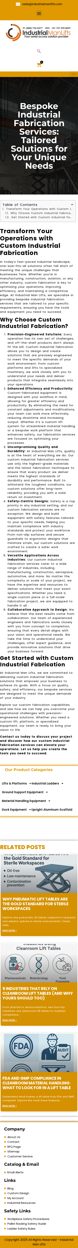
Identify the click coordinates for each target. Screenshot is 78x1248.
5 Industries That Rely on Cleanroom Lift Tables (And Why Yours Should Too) (37, 993)
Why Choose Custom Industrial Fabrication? (42, 213)
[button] (39, 13)
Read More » (9, 930)
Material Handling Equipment (24, 801)
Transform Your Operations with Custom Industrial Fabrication (39, 209)
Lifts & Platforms (14, 783)
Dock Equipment (14, 810)
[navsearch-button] (39, 51)
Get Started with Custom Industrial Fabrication (42, 217)
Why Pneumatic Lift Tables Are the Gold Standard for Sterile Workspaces (35, 903)
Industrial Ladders (45, 783)
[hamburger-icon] (73, 74)
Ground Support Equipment (23, 792)
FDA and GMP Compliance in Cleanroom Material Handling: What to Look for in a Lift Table (36, 1082)
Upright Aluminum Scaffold (51, 810)
